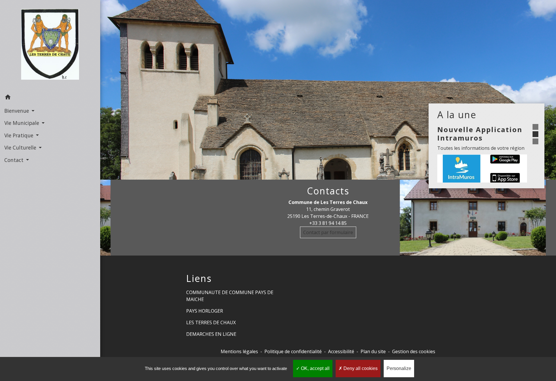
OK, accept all (315, 368)
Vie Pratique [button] (19, 135)
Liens (199, 278)
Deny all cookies (360, 368)
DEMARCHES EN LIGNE (211, 334)
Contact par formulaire (328, 232)
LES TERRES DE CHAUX (211, 322)
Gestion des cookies (413, 351)
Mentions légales (239, 351)
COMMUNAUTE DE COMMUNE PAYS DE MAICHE (229, 295)
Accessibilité (341, 351)
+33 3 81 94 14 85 (328, 223)
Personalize (399, 368)
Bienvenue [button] (17, 110)
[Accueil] (50, 45)
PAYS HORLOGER (204, 311)
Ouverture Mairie (517, 178)
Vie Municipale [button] (22, 122)
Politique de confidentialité (293, 351)
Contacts (328, 190)
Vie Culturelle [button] (21, 147)
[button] (50, 98)
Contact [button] (14, 159)
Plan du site (373, 351)
